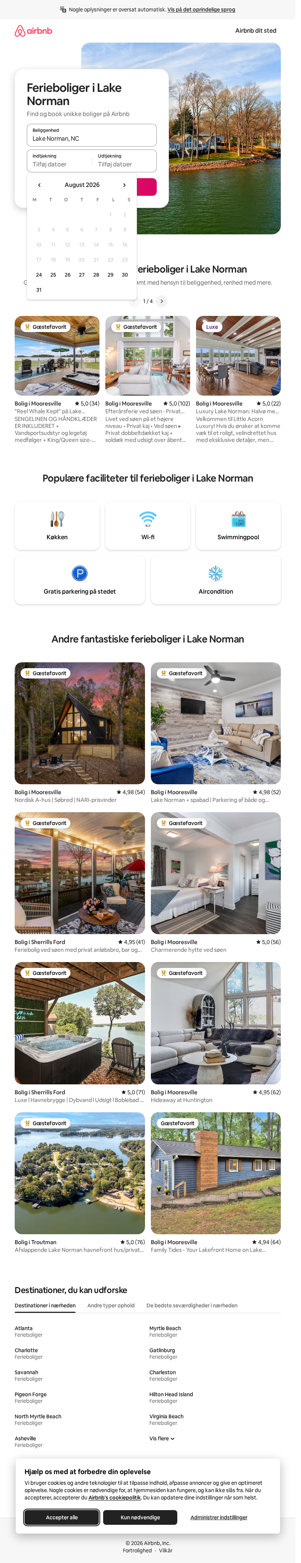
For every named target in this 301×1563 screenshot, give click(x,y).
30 (125, 274)
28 (96, 274)
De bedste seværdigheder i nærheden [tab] (191, 1305)
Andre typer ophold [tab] (111, 1305)
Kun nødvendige (140, 1517)
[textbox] (59, 164)
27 (82, 274)
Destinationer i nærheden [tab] (45, 1305)
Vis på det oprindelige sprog (201, 9)
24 (39, 274)
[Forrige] (134, 301)
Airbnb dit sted (255, 31)
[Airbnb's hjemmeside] (33, 30)
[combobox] (92, 138)
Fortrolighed (137, 1550)
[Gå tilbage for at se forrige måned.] (39, 185)
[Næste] (161, 301)
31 (38, 290)
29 (110, 274)
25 (53, 274)
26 (67, 274)
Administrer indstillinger (218, 1517)
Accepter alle (61, 1517)
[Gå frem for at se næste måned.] (124, 185)
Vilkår (166, 1550)
